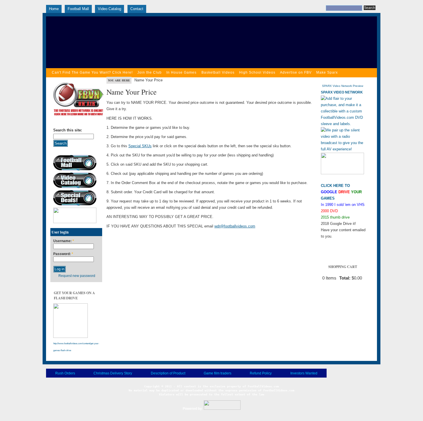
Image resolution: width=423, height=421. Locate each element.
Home (54, 9)
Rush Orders (65, 373)
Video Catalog (109, 9)
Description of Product (168, 373)
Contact (136, 9)
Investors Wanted (303, 373)
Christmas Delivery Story (113, 373)
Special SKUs (140, 146)
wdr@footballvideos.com (234, 226)
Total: (344, 278)
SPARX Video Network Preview (342, 85)
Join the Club (149, 72)
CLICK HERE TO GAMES (341, 191)
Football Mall (78, 9)
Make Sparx (327, 72)
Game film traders (217, 373)
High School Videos (257, 72)
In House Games (181, 72)
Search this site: (67, 130)
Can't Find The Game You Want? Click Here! (92, 72)
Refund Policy (261, 373)
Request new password (76, 276)
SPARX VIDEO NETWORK (342, 92)
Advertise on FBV (296, 72)
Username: (63, 241)
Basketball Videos (218, 72)
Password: (63, 254)
